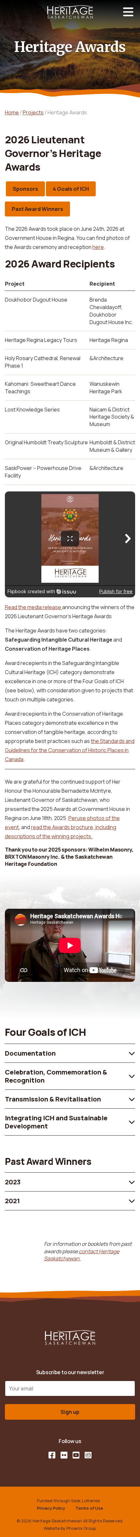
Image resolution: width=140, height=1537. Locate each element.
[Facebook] (52, 1455)
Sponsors (25, 188)
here (98, 247)
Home (12, 112)
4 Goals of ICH (71, 188)
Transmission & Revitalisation (53, 1099)
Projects (33, 112)
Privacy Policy (51, 1508)
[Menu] (128, 12)
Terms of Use (89, 1508)
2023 (13, 1182)
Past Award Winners (37, 209)
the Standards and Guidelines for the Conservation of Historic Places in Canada (69, 750)
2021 (12, 1200)
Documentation (30, 1053)
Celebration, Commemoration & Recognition (56, 1076)
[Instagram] (88, 1455)
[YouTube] (76, 1455)
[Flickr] (64, 1455)
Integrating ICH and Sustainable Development (56, 1122)
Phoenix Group (81, 1528)
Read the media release (33, 607)
